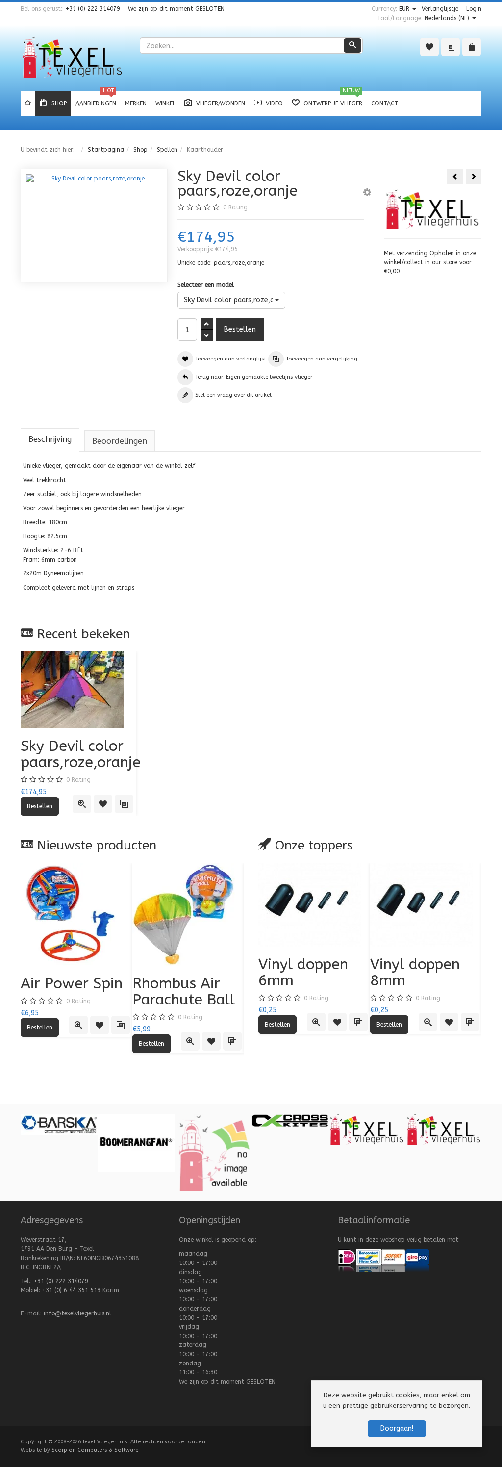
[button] (367, 193)
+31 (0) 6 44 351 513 (71, 1290)
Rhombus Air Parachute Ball (183, 991)
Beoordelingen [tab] (119, 441)
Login (473, 8)
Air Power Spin (72, 983)
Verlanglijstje (440, 8)
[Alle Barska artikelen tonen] (59, 1124)
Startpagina (106, 149)
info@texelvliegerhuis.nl (77, 1313)
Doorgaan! (396, 1428)
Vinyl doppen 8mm (415, 972)
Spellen (167, 149)
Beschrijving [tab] (50, 439)
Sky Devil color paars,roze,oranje (81, 754)
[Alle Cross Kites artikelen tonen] (289, 1119)
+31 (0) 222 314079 (93, 8)
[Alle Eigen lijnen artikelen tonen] (366, 1129)
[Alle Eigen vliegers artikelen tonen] (443, 1129)
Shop (140, 149)
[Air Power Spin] (76, 914)
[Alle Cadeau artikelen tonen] (213, 1152)
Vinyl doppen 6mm (303, 972)
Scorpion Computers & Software (95, 1450)
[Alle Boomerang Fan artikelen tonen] (136, 1142)
